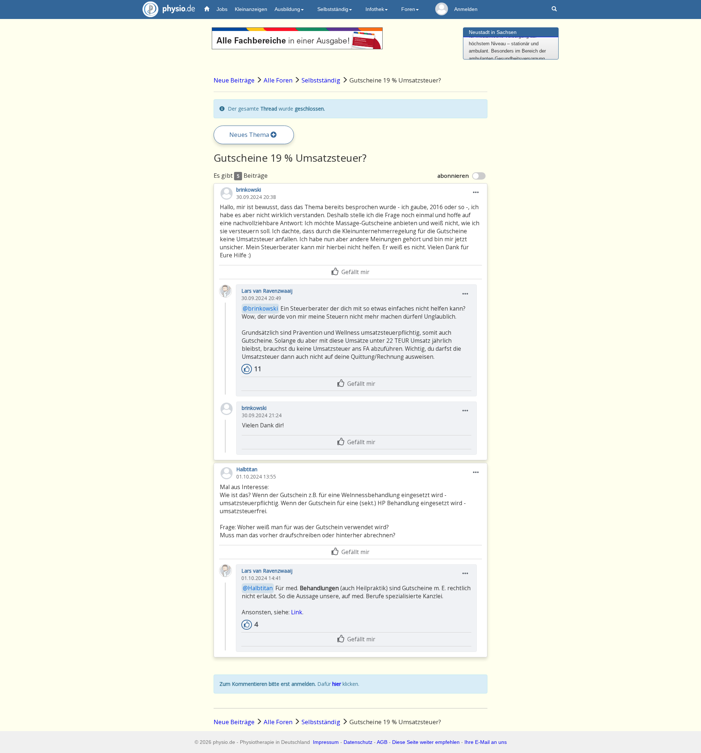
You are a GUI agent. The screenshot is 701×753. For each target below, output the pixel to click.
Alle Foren (278, 80)
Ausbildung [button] (287, 9)
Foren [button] (408, 9)
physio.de (168, 9)
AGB (382, 742)
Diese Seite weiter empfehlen (426, 742)
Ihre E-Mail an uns (485, 742)
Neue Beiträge (234, 80)
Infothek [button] (374, 9)
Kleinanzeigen (251, 9)
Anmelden (466, 9)
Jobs (222, 9)
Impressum (326, 742)
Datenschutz (358, 742)
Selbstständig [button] (332, 9)
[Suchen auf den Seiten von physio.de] (555, 9)
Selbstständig (321, 80)
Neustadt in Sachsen (493, 32)
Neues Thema (250, 134)
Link (296, 612)
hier (336, 683)
